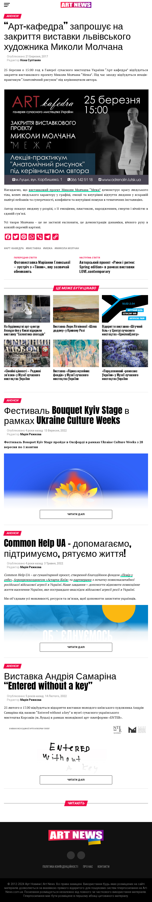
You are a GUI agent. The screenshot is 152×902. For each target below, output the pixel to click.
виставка (34, 248)
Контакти (103, 866)
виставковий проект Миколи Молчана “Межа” (65, 190)
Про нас (88, 866)
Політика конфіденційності (60, 866)
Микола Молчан (67, 248)
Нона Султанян (30, 60)
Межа (48, 248)
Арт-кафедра (15, 248)
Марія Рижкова (30, 434)
